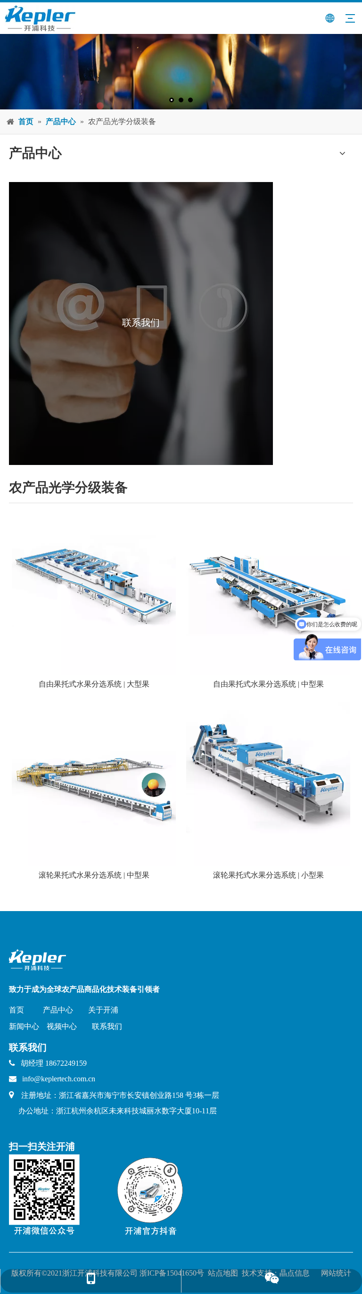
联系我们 (107, 1026)
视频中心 (62, 1026)
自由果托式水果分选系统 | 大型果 (94, 684)
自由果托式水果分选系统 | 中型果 (268, 684)
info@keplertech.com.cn (58, 1079)
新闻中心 (24, 1026)
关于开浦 (103, 1010)
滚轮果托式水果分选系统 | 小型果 (268, 875)
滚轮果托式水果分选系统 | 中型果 (94, 875)
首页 (16, 1010)
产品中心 (58, 1010)
